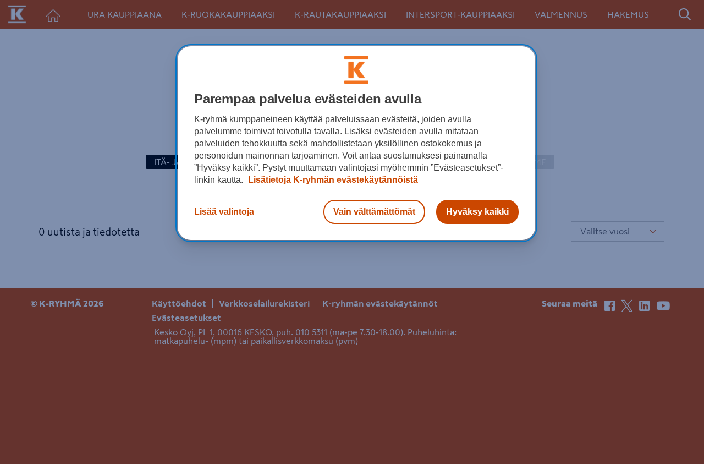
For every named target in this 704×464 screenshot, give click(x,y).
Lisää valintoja (224, 211)
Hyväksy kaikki (477, 211)
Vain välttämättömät (374, 211)
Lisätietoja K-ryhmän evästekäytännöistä (332, 179)
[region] (356, 143)
